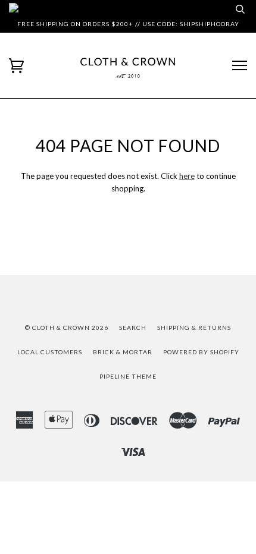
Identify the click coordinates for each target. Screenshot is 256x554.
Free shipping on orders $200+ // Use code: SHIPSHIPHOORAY (128, 23)
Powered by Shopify (201, 351)
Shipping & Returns (194, 327)
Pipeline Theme (128, 376)
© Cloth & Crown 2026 (66, 327)
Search (132, 327)
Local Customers (49, 351)
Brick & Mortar (122, 351)
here (187, 176)
